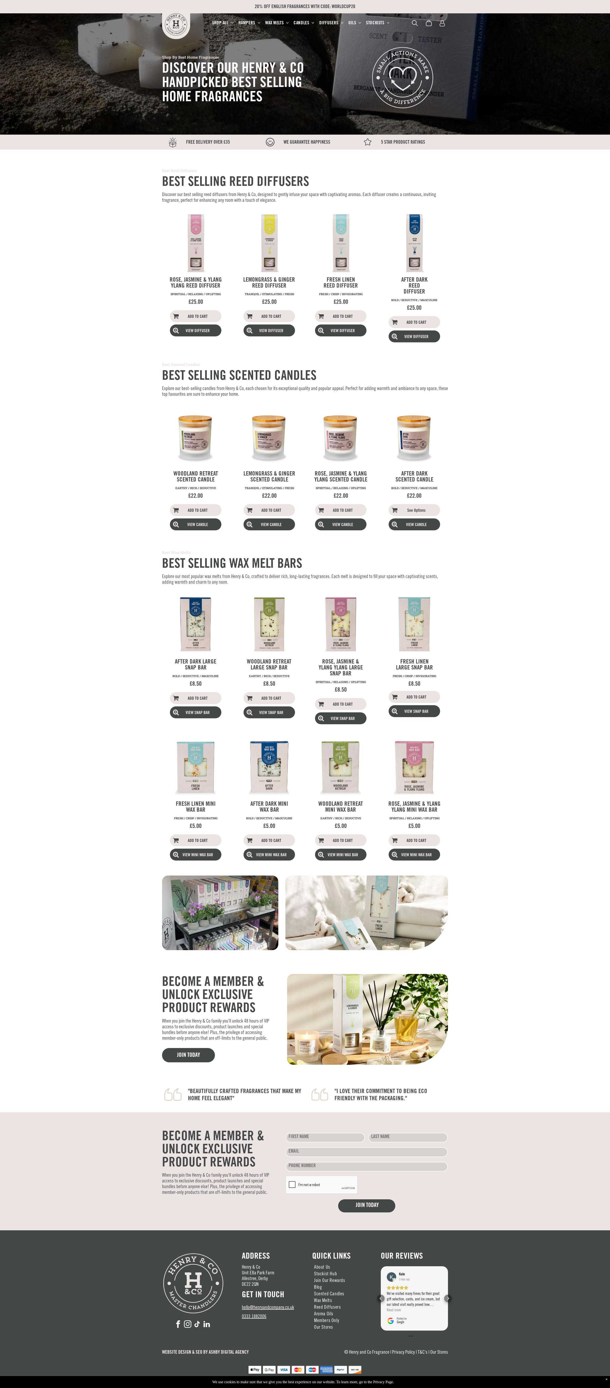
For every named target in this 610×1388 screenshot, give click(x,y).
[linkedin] (207, 1325)
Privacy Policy (403, 1352)
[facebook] (178, 1325)
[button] (381, 1290)
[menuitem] (223, 23)
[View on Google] (391, 1277)
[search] (415, 24)
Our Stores (439, 1352)
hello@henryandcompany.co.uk (268, 1308)
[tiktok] (197, 1325)
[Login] (442, 23)
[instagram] (187, 1325)
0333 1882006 (254, 1317)
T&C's (422, 1352)
